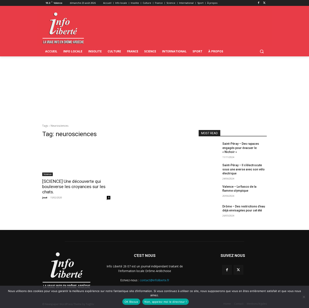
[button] (262, 51)
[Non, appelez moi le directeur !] (304, 297)
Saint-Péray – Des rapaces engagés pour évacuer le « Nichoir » (240, 148)
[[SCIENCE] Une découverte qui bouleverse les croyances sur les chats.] (76, 159)
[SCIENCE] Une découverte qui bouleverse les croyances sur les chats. (74, 186)
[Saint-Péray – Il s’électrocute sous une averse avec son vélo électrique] (209, 170)
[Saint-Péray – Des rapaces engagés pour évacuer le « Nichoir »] (209, 149)
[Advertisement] (154, 87)
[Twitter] (264, 3)
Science (48, 174)
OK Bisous (131, 301)
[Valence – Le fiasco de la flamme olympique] (209, 192)
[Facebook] (258, 3)
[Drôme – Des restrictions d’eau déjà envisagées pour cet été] (209, 211)
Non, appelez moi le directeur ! (165, 301)
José (44, 197)
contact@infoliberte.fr (154, 280)
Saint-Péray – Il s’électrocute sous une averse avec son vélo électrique (243, 169)
